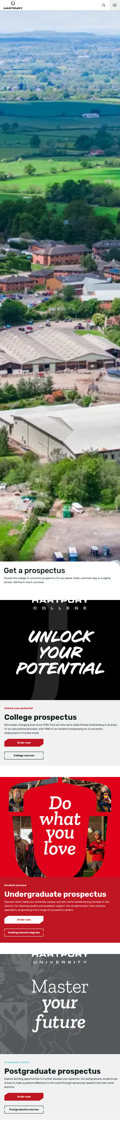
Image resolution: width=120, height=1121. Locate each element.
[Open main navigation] (114, 5)
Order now (24, 742)
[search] (103, 5)
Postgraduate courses (24, 1109)
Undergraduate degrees (24, 932)
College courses (24, 755)
